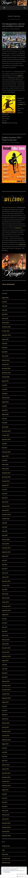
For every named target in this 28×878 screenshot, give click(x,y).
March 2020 (5, 464)
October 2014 (5, 652)
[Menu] (4, 8)
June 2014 (4, 668)
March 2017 (5, 573)
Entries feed (5, 854)
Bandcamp (18, 228)
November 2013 (6, 689)
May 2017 (4, 564)
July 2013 (4, 706)
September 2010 (6, 835)
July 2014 (4, 664)
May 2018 (4, 531)
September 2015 (6, 610)
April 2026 (4, 314)
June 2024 (4, 389)
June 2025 (4, 343)
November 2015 (6, 606)
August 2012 (5, 744)
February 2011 (5, 814)
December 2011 (6, 773)
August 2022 (5, 414)
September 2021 (6, 439)
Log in (3, 850)
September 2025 (6, 335)
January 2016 (5, 602)
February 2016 (5, 598)
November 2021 (6, 431)
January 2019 (5, 510)
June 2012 (4, 752)
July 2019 (4, 489)
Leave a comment (15, 28)
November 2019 (6, 477)
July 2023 (4, 406)
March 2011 (5, 810)
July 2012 (4, 748)
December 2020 (6, 452)
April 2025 (4, 351)
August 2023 (5, 402)
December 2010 (6, 823)
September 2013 (6, 698)
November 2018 (6, 514)
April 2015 (4, 631)
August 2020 (5, 456)
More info (4, 122)
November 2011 (6, 777)
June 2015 (4, 623)
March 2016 (5, 593)
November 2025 (6, 326)
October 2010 (5, 831)
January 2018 (5, 543)
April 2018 (4, 535)
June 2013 (4, 710)
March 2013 (5, 719)
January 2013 (5, 727)
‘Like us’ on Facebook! (8, 284)
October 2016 (5, 585)
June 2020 (4, 460)
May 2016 (4, 589)
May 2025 (4, 347)
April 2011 (4, 806)
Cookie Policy (7, 871)
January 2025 (5, 364)
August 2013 (5, 702)
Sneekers (20, 75)
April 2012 (4, 760)
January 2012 (5, 769)
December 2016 (6, 581)
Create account (6, 846)
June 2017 (4, 560)
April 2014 (4, 677)
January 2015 (5, 643)
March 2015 (5, 635)
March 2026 (5, 318)
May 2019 (4, 493)
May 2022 (4, 422)
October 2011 (5, 781)
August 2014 (5, 660)
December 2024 (6, 368)
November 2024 (6, 372)
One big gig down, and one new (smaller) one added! (13, 25)
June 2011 (4, 798)
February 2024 (5, 397)
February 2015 (5, 639)
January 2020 (5, 468)
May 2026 (4, 310)
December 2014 (6, 648)
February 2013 (5, 723)
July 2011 (4, 794)
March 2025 (5, 356)
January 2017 (5, 577)
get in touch (22, 244)
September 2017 (6, 552)
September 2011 (6, 785)
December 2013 (6, 685)
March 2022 (5, 427)
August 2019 (5, 485)
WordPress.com (6, 862)
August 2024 (5, 381)
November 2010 (6, 827)
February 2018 (5, 539)
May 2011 (4, 802)
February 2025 (5, 360)
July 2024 (4, 385)
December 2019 (6, 472)
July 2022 (4, 418)
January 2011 (5, 819)
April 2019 (4, 497)
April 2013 (4, 714)
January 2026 (5, 322)
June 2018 (4, 527)
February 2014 (5, 681)
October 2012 (5, 735)
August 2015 (5, 614)
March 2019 (5, 502)
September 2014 (6, 656)
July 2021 (4, 443)
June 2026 (4, 306)
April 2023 (4, 410)
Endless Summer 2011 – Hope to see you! (12, 138)
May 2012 (4, 756)
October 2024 (5, 377)
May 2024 (4, 393)
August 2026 (5, 297)
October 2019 (5, 481)
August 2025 (5, 339)
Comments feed (6, 858)
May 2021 (4, 447)
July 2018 (4, 522)
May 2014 (4, 673)
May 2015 (4, 627)
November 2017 (6, 547)
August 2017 (5, 556)
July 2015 (4, 618)
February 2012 (5, 764)
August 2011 (5, 789)
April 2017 (4, 568)
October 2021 (5, 435)
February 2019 (5, 506)
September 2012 (6, 739)
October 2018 (5, 518)
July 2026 (4, 301)
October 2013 (5, 694)
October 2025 (5, 331)
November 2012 (6, 731)
